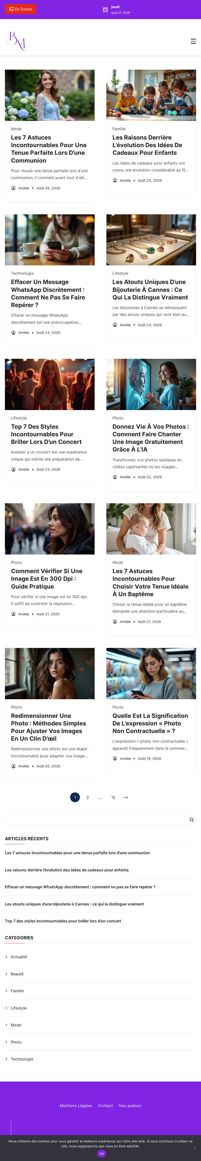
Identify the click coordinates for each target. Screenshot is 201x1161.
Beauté (17, 973)
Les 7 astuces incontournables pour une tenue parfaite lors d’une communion (77, 852)
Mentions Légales (76, 1105)
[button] (193, 41)
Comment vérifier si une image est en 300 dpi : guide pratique (46, 579)
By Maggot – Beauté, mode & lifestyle (87, 1126)
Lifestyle (120, 273)
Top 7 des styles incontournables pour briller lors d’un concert (46, 434)
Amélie (23, 188)
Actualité (19, 956)
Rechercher (191, 819)
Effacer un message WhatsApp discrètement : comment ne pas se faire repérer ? (80, 886)
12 (113, 798)
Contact (105, 1105)
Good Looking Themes (66, 1134)
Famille (119, 129)
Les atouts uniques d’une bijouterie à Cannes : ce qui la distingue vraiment (150, 289)
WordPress (122, 1134)
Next (126, 797)
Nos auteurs (130, 1105)
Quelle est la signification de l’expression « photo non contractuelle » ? (150, 723)
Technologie (22, 273)
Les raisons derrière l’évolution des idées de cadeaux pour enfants (147, 145)
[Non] (194, 1148)
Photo (118, 418)
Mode (16, 129)
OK (102, 1154)
